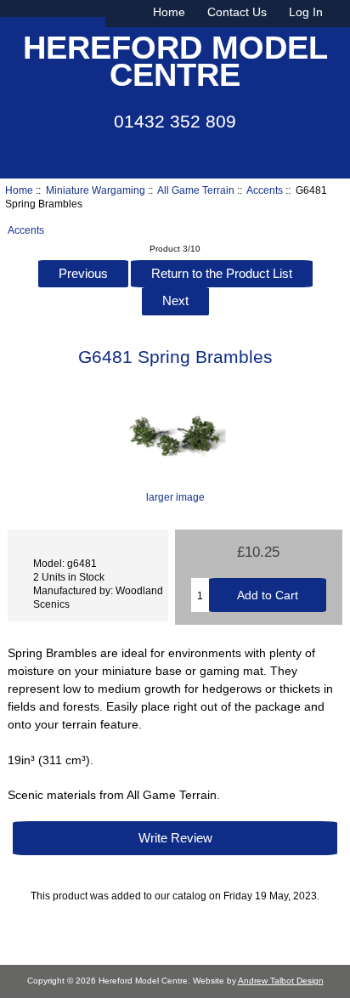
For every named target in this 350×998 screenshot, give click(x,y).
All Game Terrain (195, 190)
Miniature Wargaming (95, 190)
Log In (306, 12)
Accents (264, 190)
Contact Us (237, 12)
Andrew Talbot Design (281, 980)
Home (169, 12)
